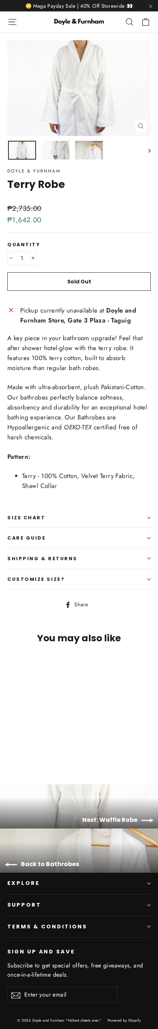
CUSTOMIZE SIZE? (36, 579)
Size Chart (26, 517)
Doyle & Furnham (34, 171)
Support (24, 904)
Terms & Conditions (47, 926)
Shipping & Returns (42, 558)
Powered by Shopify (124, 1020)
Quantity (23, 244)
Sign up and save (41, 951)
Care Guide (26, 538)
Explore (23, 883)
